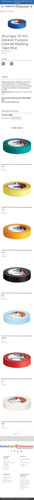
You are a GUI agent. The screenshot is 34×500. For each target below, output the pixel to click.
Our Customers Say (24, 462)
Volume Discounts (7, 482)
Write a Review (16, 118)
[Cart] (31, 6)
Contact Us (23, 464)
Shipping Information (8, 462)
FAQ (21, 460)
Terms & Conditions (25, 482)
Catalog (22, 466)
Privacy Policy (23, 478)
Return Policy (6, 467)
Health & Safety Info (25, 480)
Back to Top (17, 434)
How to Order (6, 460)
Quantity (4, 59)
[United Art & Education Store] (17, 6)
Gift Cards (5, 469)
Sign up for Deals (7, 480)
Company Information (25, 459)
